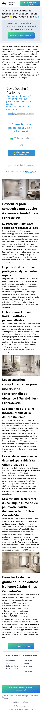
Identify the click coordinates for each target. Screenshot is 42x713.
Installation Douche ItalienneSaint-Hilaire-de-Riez (12, 665)
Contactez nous (22, 706)
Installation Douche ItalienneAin (28, 663)
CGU (7, 171)
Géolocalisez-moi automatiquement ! (21, 153)
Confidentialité (13, 171)
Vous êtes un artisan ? (30, 172)
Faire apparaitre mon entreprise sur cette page (21, 697)
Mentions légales (22, 702)
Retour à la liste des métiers (22, 165)
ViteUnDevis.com (31, 171)
